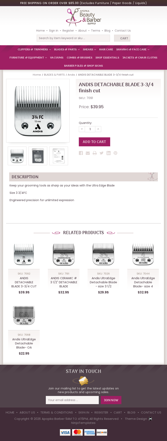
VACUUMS (56, 57)
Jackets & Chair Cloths (139, 57)
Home (40, 31)
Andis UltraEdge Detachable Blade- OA (24, 343)
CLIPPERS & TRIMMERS (33, 49)
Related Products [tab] (83, 233)
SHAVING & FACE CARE (131, 49)
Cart (124, 38)
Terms (95, 31)
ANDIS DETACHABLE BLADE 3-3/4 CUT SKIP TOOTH (24, 282)
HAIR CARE (106, 49)
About (82, 31)
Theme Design (136, 419)
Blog (107, 31)
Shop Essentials (107, 57)
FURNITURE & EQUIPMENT (27, 57)
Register (68, 31)
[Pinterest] (115, 153)
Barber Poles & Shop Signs (83, 66)
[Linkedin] (109, 153)
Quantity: (85, 123)
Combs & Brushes (79, 57)
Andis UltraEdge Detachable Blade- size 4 (143, 282)
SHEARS (88, 49)
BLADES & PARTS (65, 49)
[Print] (95, 153)
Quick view (24, 250)
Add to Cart (24, 258)
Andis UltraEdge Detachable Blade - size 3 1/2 (103, 282)
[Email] (88, 153)
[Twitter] (102, 153)
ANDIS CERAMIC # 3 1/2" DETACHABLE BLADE (63, 282)
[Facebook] (81, 153)
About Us (27, 412)
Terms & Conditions (56, 412)
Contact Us (123, 31)
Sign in (53, 31)
